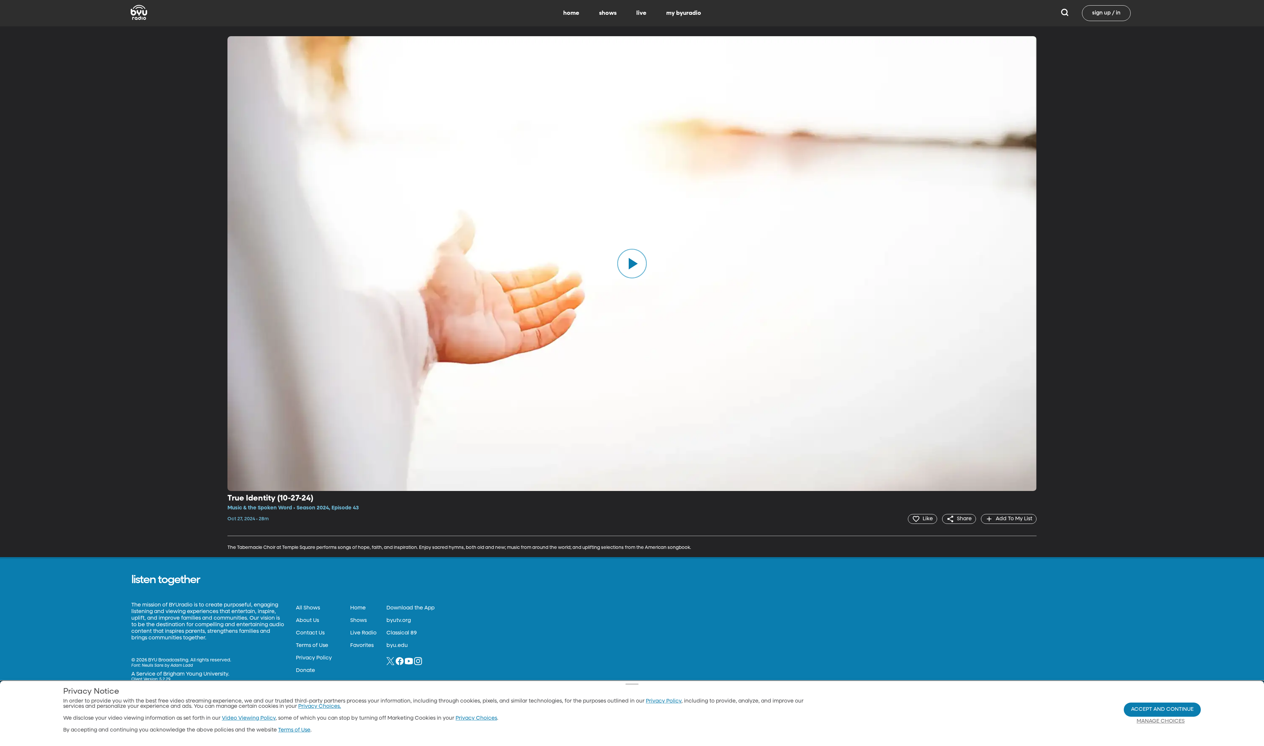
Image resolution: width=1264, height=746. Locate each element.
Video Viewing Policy (249, 718)
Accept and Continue (1162, 709)
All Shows (308, 608)
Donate (305, 670)
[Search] (1064, 13)
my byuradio (683, 13)
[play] (632, 263)
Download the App (410, 608)
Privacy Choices (476, 718)
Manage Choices (1161, 721)
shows (608, 13)
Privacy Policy (314, 658)
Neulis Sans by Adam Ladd (167, 666)
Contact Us (310, 633)
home (571, 13)
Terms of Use (312, 645)
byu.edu (397, 645)
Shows (358, 620)
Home (358, 608)
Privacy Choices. (319, 706)
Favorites (362, 645)
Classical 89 (401, 633)
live (641, 13)
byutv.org (398, 620)
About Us (307, 620)
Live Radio (363, 633)
